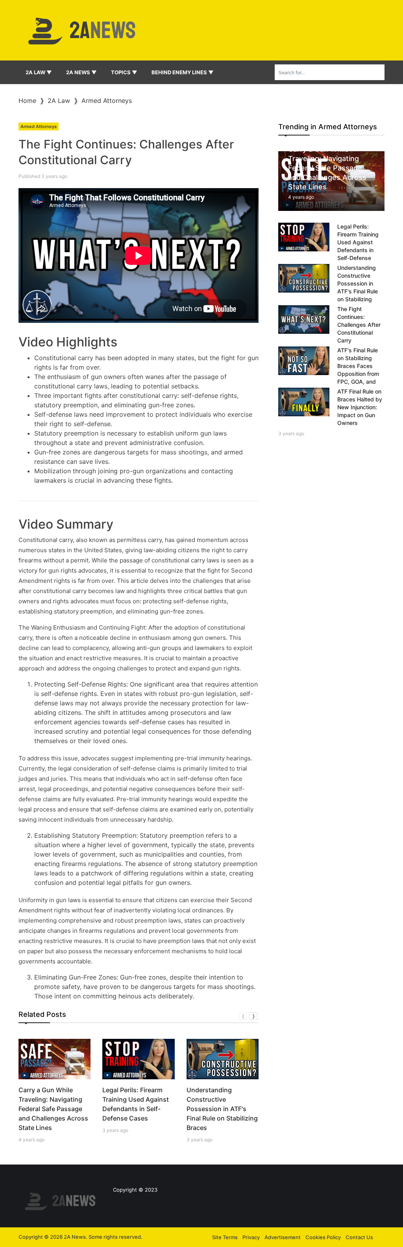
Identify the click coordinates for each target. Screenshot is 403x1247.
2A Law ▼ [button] (39, 72)
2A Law (59, 100)
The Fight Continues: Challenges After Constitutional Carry (359, 325)
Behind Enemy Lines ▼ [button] (183, 72)
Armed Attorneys (106, 100)
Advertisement (282, 1237)
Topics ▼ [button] (124, 72)
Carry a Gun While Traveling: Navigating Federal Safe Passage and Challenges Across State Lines (53, 1109)
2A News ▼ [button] (81, 72)
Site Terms (225, 1237)
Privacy (251, 1237)
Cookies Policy (323, 1237)
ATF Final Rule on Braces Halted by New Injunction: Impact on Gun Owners (359, 407)
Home (27, 100)
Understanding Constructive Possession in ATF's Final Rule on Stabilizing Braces (222, 1109)
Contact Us (359, 1237)
